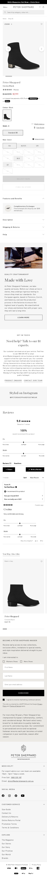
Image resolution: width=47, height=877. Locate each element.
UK (37, 146)
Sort (25, 478)
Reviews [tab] (7, 463)
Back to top (29, 872)
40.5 (18, 165)
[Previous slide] (8, 49)
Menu (5, 7)
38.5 (18, 158)
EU (10, 146)
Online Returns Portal (11, 820)
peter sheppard (11, 82)
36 (7, 152)
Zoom (7, 24)
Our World (6, 854)
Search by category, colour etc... (18, 12)
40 (7, 165)
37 (29, 152)
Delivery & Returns (10, 817)
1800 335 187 (16, 777)
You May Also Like (11, 554)
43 (7, 171)
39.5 (39, 158)
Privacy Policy (36, 864)
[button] (11, 89)
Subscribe (23, 693)
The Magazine (7, 840)
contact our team (33, 380)
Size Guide (40, 128)
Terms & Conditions (10, 827)
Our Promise (7, 851)
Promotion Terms (9, 824)
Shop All (10, 18)
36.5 (18, 152)
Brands (5, 858)
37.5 (39, 152)
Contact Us (6, 813)
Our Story (6, 847)
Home (4, 18)
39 (29, 158)
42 (39, 165)
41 (29, 165)
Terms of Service (15, 706)
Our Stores (6, 843)
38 (7, 158)
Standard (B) (13, 133)
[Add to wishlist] (41, 24)
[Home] (23, 7)
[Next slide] (41, 49)
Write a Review (36, 470)
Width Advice (39, 124)
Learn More (23, 317)
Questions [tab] (17, 463)
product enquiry (13, 380)
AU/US (23, 146)
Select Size (23, 179)
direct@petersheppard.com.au (21, 781)
